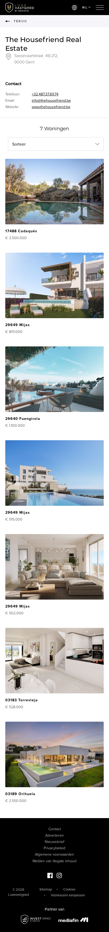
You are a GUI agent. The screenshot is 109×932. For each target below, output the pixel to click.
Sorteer (19, 144)
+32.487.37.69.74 (45, 94)
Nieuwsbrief (54, 842)
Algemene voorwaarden (54, 854)
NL (85, 7)
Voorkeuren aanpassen (68, 895)
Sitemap (45, 889)
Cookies (69, 889)
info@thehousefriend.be (51, 100)
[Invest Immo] (36, 919)
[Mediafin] (73, 919)
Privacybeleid (54, 848)
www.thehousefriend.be (51, 107)
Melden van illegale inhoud (54, 861)
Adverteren (54, 835)
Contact (54, 829)
